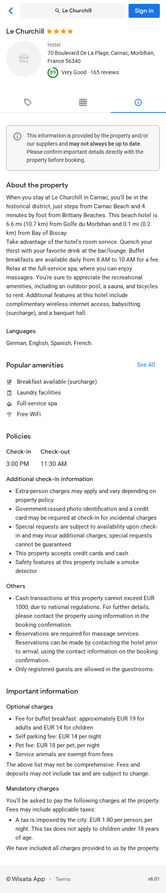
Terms (63, 879)
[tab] (27, 102)
